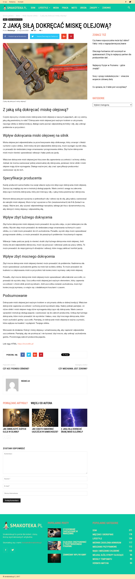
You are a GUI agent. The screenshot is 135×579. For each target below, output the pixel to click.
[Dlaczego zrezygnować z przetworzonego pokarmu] (54, 545)
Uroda (83, 7)
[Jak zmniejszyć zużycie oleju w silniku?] (16, 418)
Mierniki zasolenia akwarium (107, 542)
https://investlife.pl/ (25, 344)
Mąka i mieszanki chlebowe (106, 551)
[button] (129, 7)
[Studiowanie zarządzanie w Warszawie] (54, 532)
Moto (74, 7)
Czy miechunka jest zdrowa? (73, 368)
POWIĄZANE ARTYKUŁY (15, 403)
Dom (33, 7)
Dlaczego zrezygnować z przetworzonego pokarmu (74, 544)
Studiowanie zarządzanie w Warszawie (70, 531)
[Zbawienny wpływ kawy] (54, 558)
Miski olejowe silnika (15, 19)
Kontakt (20, 2)
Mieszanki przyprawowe (105, 547)
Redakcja (11, 30)
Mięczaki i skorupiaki (103, 534)
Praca (65, 7)
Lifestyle (43, 7)
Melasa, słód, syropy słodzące (108, 555)
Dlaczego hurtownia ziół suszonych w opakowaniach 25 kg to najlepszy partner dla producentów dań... (112, 54)
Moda (56, 7)
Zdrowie (106, 7)
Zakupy (93, 7)
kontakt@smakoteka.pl (32, 542)
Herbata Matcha (101, 563)
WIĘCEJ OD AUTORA (41, 403)
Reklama (12, 2)
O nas (5, 2)
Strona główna (8, 16)
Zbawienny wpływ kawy (74, 554)
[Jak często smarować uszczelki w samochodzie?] (45, 418)
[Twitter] (130, 2)
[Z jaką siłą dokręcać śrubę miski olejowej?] (74, 418)
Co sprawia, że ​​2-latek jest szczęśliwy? (110, 87)
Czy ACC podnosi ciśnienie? (16, 368)
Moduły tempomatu (102, 559)
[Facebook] (126, 2)
